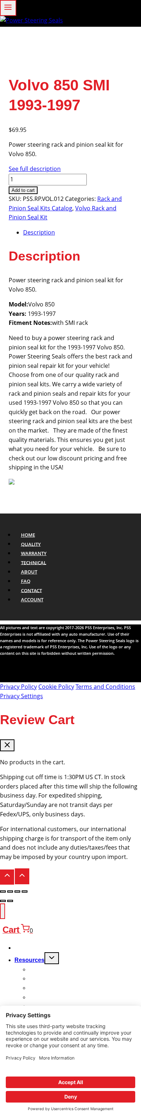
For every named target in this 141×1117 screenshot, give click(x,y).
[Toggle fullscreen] (10, 891)
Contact (31, 590)
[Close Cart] (7, 745)
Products (27, 948)
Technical (33, 562)
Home (28, 535)
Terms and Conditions (105, 687)
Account (32, 599)
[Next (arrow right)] (10, 901)
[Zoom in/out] (3, 891)
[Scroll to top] (7, 877)
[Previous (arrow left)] (3, 901)
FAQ (25, 581)
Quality (31, 544)
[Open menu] (8, 8)
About (29, 571)
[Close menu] (2, 911)
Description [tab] (39, 232)
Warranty (34, 553)
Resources (29, 960)
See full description (35, 169)
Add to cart (23, 190)
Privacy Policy (18, 687)
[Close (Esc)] (24, 891)
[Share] (17, 891)
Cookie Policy (56, 687)
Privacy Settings (21, 696)
